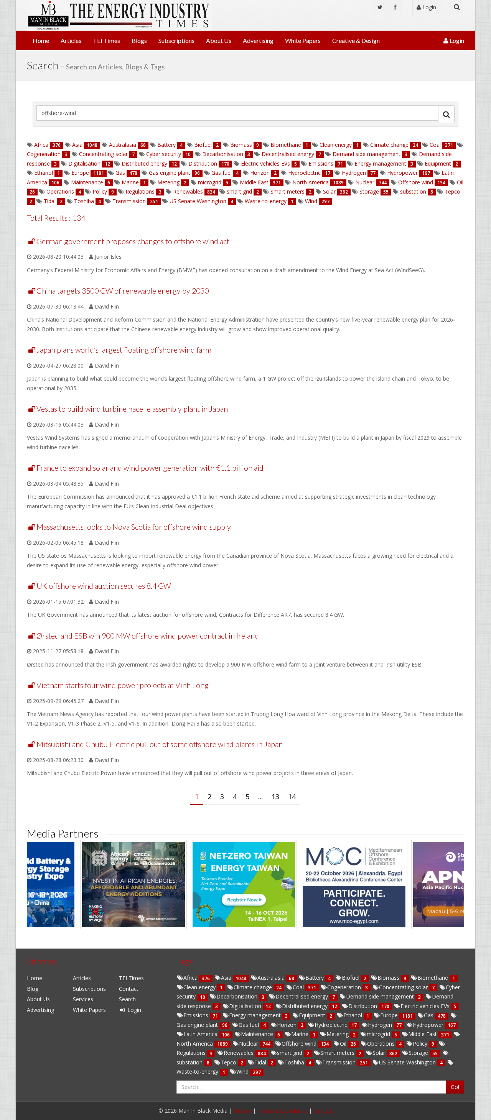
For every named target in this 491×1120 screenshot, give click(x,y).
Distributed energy (144, 163)
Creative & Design (356, 40)
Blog (32, 988)
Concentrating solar (103, 154)
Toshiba (84, 201)
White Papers (303, 40)
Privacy (242, 1110)
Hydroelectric (304, 172)
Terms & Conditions (282, 1110)
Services (83, 999)
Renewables (187, 191)
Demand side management (366, 154)
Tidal (49, 201)
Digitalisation (84, 163)
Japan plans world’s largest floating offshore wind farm (123, 349)
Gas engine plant (169, 172)
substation (413, 191)
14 (292, 796)
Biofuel (203, 144)
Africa (41, 144)
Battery (166, 144)
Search (127, 999)
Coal (435, 144)
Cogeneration (44, 154)
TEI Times (106, 40)
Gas (120, 172)
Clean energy (335, 144)
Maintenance (87, 182)
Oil (459, 182)
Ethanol (43, 172)
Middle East (254, 182)
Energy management (380, 163)
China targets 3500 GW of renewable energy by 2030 (122, 290)
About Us (218, 40)
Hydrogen (353, 172)
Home (41, 40)
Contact (128, 988)
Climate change (389, 144)
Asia (77, 144)
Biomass (241, 144)
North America (310, 182)
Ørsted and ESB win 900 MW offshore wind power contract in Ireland (147, 635)
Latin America (201, 1034)
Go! (455, 1086)
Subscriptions (176, 40)
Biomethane (286, 144)
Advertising (258, 40)
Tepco (451, 191)
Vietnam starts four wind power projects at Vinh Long (122, 685)
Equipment (438, 163)
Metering (168, 182)
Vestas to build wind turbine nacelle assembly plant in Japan (132, 408)
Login (428, 7)
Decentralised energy (288, 154)
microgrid (209, 182)
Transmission (129, 201)
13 (275, 796)
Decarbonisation (223, 154)
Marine (130, 182)
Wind (311, 201)
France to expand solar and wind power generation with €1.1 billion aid (150, 467)
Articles (71, 40)
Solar (329, 191)
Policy (100, 191)
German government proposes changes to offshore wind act (132, 241)
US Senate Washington (198, 201)
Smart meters (287, 191)
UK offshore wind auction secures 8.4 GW (103, 585)
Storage (369, 191)
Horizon (260, 172)
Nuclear (365, 182)
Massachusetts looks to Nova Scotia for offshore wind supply (133, 526)
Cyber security (164, 154)
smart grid (239, 191)
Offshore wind (416, 182)
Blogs (139, 40)
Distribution (203, 163)
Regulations (140, 191)
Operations (60, 191)
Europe (80, 172)
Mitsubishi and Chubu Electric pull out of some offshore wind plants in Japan (159, 744)
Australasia (122, 144)
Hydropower (402, 172)
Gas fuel (221, 172)
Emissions (321, 163)
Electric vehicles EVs (265, 163)
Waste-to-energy (265, 201)
